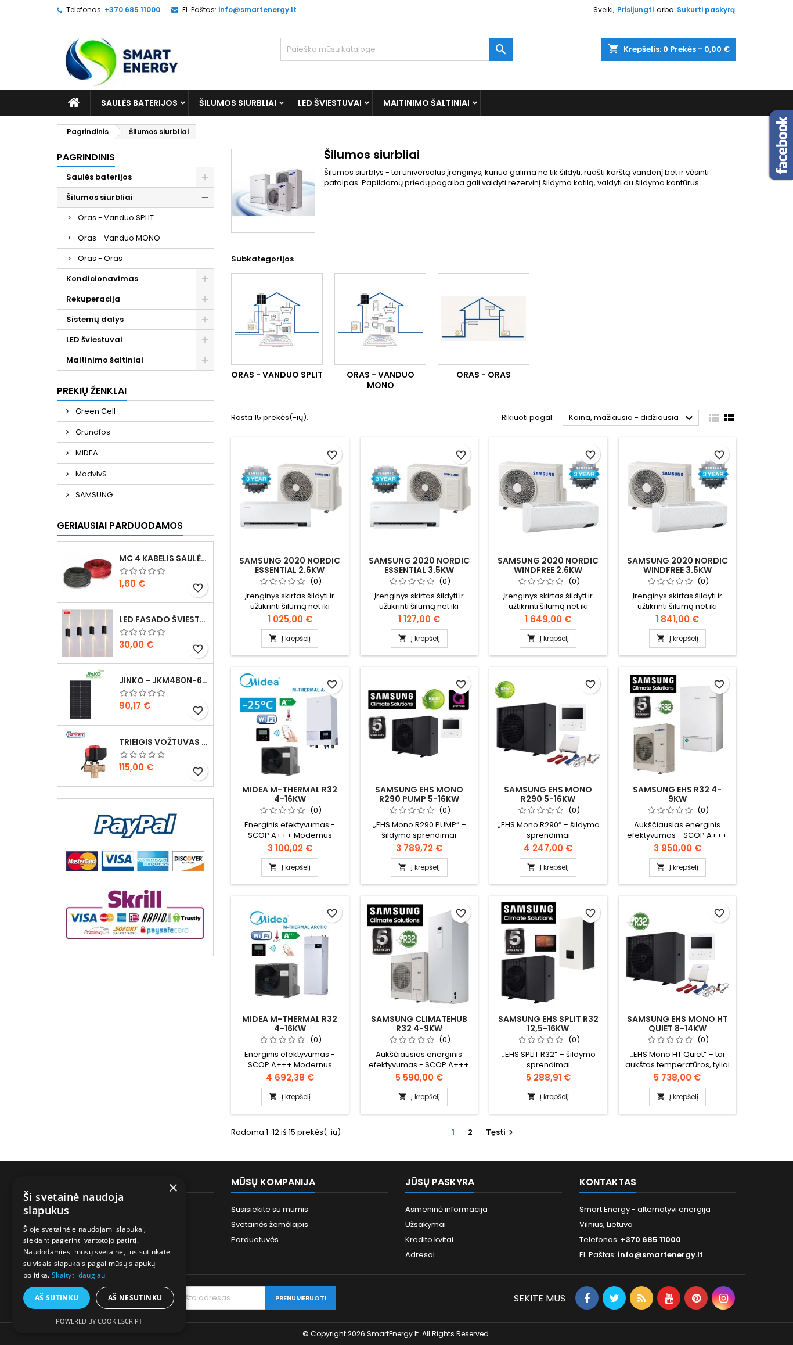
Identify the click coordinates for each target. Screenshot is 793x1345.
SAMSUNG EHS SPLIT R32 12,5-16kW (548, 1023)
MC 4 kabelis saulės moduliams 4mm (163, 558)
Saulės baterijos (139, 103)
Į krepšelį (290, 638)
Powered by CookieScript (99, 1321)
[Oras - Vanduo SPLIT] (277, 319)
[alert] (99, 1254)
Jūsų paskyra (439, 1182)
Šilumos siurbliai (237, 103)
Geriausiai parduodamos (120, 525)
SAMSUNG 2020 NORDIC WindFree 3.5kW (677, 565)
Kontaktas (607, 1182)
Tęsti (501, 1132)
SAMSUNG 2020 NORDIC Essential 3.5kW (419, 565)
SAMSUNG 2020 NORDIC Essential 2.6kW (289, 565)
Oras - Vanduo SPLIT (116, 217)
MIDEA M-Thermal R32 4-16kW (289, 794)
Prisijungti (635, 10)
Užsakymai (425, 1224)
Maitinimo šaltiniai (426, 103)
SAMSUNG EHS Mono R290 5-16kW (548, 794)
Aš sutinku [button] (57, 1298)
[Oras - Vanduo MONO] (380, 319)
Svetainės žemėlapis (269, 1224)
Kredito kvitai (429, 1239)
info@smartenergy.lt (257, 10)
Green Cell (95, 411)
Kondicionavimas (102, 278)
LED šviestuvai (330, 103)
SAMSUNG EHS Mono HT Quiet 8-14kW (677, 1023)
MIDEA (86, 452)
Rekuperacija (93, 298)
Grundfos (92, 431)
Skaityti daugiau (79, 1275)
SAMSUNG (93, 494)
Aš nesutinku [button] (135, 1298)
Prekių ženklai (92, 390)
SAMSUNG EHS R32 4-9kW (677, 794)
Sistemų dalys (95, 319)
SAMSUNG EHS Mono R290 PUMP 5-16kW (419, 794)
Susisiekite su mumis (269, 1209)
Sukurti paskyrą (706, 10)
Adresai (420, 1254)
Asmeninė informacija (446, 1209)
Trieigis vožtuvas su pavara (163, 742)
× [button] (172, 1188)
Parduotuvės (255, 1239)
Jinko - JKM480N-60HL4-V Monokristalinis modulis (163, 680)
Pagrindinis (86, 157)
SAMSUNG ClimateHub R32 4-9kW (419, 1023)
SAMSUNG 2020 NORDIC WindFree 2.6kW (548, 565)
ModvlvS (90, 473)
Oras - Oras (100, 258)
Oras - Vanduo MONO (119, 237)
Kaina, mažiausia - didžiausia (632, 418)
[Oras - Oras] (483, 319)
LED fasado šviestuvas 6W (163, 619)
